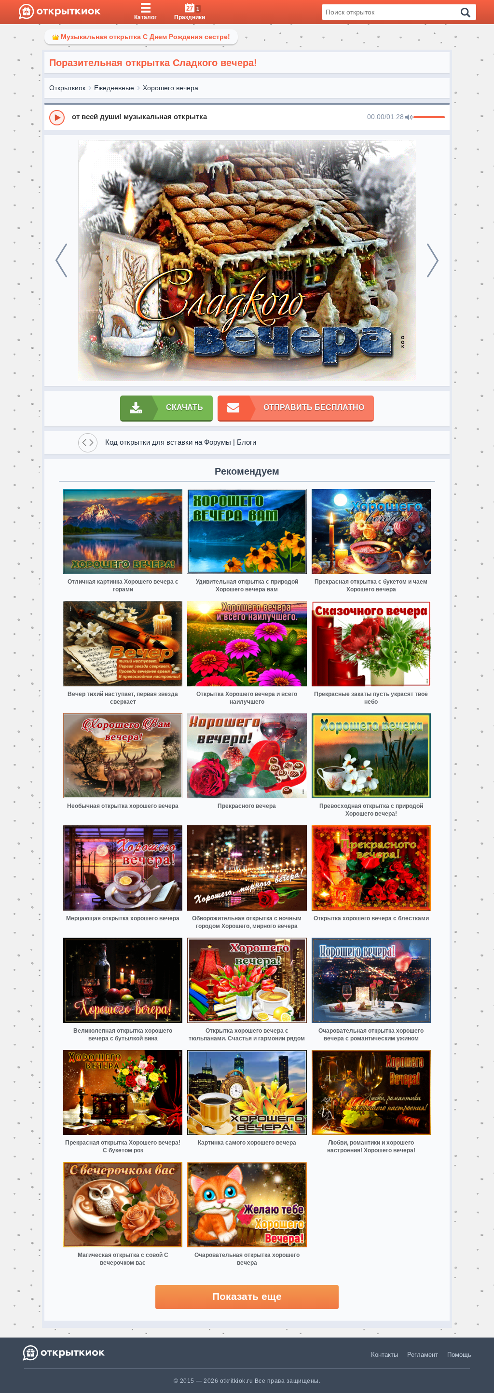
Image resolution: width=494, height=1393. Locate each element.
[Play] (57, 117)
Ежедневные (114, 88)
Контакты (384, 1354)
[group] (247, 117)
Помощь (459, 1354)
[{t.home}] (64, 1352)
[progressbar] (429, 117)
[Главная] (59, 12)
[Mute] (408, 118)
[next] (432, 260)
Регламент (422, 1354)
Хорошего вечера (170, 88)
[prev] (61, 260)
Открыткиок (67, 88)
